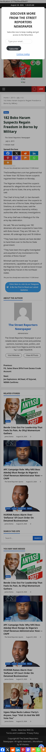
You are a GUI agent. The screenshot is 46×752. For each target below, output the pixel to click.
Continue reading (23, 54)
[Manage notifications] (41, 748)
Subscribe (13, 48)
